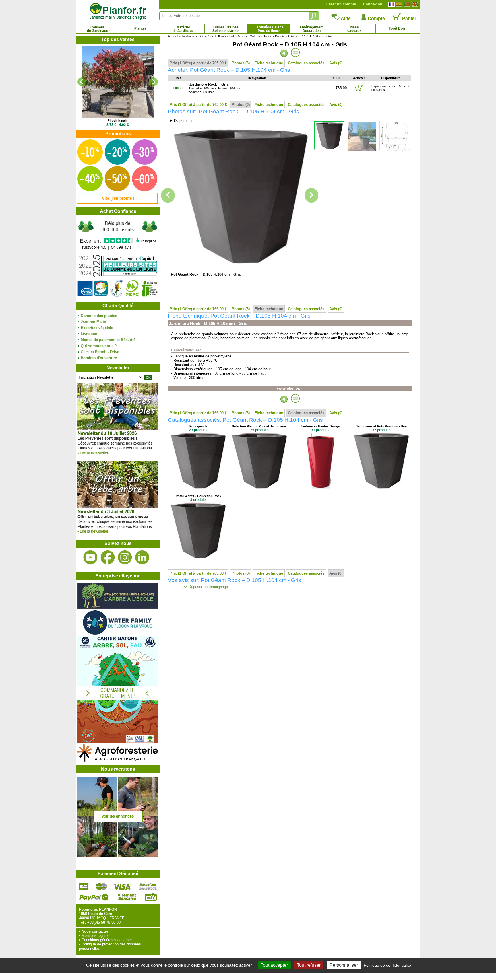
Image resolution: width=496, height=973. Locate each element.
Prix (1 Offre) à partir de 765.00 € (198, 63)
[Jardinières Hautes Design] (320, 488)
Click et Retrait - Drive (100, 352)
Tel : (82, 922)
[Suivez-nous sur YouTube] (90, 557)
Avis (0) (335, 63)
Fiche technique (269, 63)
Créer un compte (341, 4)
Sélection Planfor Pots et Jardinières (259, 426)
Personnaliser (344, 965)
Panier (408, 18)
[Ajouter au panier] (359, 91)
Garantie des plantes (99, 316)
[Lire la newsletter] (117, 456)
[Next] (153, 81)
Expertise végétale (97, 328)
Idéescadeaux (354, 29)
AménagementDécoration (311, 29)
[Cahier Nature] (118, 742)
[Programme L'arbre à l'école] (118, 607)
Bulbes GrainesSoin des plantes (225, 29)
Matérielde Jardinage (183, 29)
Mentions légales (96, 935)
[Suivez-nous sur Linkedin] (142, 557)
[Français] (391, 4)
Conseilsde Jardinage (97, 29)
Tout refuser (309, 965)
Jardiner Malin (93, 322)
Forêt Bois (397, 28)
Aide (345, 18)
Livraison (89, 334)
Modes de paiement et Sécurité (108, 340)
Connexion (372, 4)
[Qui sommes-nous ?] (117, 258)
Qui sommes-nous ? (99, 346)
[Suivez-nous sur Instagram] (125, 557)
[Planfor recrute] (118, 855)
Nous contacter (95, 931)
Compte (376, 18)
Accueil (173, 36)
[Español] (398, 4)
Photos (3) (241, 63)
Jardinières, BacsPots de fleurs (269, 29)
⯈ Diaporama (181, 120)
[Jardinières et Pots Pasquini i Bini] (381, 488)
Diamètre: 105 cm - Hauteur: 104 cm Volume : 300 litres (214, 88)
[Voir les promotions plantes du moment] (117, 202)
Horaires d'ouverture (99, 358)
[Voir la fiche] (118, 82)
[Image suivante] (311, 195)
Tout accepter (274, 965)
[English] (414, 4)
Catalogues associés (306, 63)
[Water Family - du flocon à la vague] (118, 634)
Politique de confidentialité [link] (387, 965)
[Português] (406, 4)
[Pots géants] (198, 488)
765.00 (341, 88)
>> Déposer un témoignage (205, 587)
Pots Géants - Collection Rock (250, 36)
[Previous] (82, 81)
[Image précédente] (168, 195)
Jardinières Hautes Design (320, 426)
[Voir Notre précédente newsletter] (117, 534)
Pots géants (198, 426)
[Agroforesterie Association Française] (118, 760)
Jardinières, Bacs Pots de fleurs (203, 36)
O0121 (178, 88)
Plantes (140, 28)
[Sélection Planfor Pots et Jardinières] (259, 488)
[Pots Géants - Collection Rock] (198, 558)
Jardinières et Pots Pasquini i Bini (381, 426)
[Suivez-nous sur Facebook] (107, 557)
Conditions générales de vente (107, 940)
